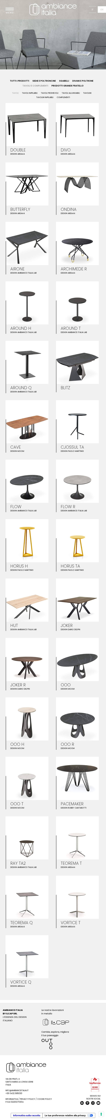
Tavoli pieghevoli (49, 93)
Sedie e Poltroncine (44, 80)
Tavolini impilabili (44, 97)
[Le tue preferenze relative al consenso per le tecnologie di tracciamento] (101, 1114)
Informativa (12, 1099)
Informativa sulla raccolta (26, 1115)
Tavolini (87, 93)
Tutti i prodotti (19, 80)
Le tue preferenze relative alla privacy (65, 1115)
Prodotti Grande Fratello (67, 85)
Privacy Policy (27, 1099)
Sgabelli (64, 80)
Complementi (63, 97)
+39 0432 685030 (14, 1093)
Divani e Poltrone (82, 80)
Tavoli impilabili (30, 93)
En (101, 9)
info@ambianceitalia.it (17, 1090)
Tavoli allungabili (71, 93)
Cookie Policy (44, 1099)
